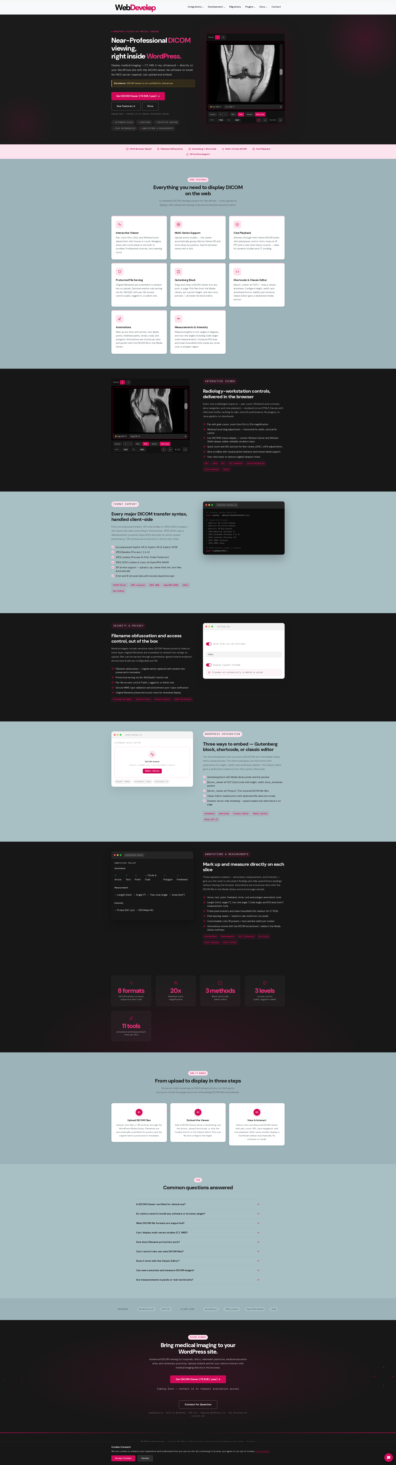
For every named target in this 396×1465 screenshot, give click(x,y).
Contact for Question (198, 1404)
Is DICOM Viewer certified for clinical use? (161, 1204)
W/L (233, 113)
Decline (145, 1458)
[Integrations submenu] (203, 7)
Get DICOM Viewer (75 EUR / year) (136, 96)
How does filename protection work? (158, 1242)
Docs (150, 106)
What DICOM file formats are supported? (160, 1223)
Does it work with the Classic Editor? (157, 1260)
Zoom (212, 113)
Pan (241, 113)
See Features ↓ (126, 106)
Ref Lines (260, 113)
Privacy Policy (263, 1451)
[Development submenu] (224, 7)
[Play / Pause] (258, 119)
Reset (249, 113)
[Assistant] (388, 1457)
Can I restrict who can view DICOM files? (160, 1251)
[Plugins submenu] (254, 7)
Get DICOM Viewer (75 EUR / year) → (198, 1379)
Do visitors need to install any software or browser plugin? (170, 1213)
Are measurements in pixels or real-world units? (164, 1279)
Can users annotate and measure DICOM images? (165, 1270)
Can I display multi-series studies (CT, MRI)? (162, 1232)
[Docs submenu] (266, 7)
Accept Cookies (123, 1458)
